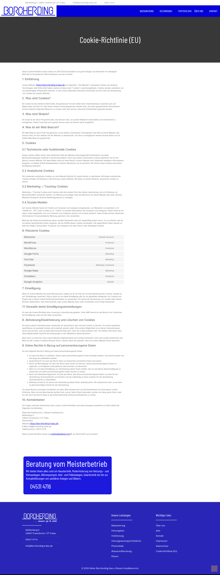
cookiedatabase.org (60, 433)
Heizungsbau (166, 11)
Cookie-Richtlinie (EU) (166, 551)
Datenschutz (162, 545)
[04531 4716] (27, 487)
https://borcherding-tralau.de (50, 84)
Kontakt (213, 11)
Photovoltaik (184, 11)
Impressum (161, 540)
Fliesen (114, 556)
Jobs (158, 530)
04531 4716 (40, 486)
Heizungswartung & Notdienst (126, 540)
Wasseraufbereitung (121, 551)
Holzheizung (117, 535)
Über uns (198, 11)
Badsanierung (147, 11)
